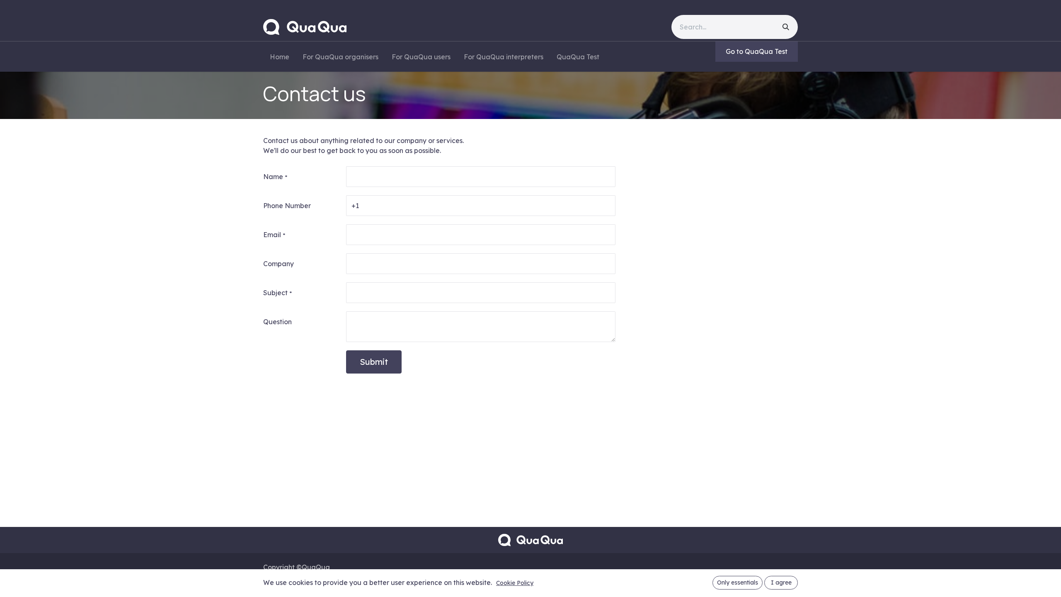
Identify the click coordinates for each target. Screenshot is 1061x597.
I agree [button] (781, 582)
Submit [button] (374, 362)
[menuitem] (279, 57)
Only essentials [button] (737, 582)
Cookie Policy (514, 583)
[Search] (786, 27)
